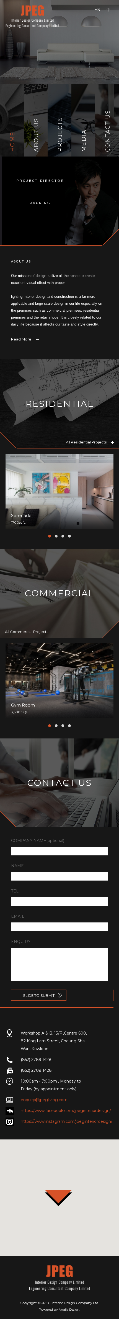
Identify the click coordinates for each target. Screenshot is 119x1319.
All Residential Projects (86, 442)
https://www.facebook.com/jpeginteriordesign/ (66, 1110)
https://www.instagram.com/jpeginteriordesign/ (66, 1121)
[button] (49, 536)
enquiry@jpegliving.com (44, 1099)
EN (97, 9)
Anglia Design (69, 1310)
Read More (21, 339)
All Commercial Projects (27, 631)
